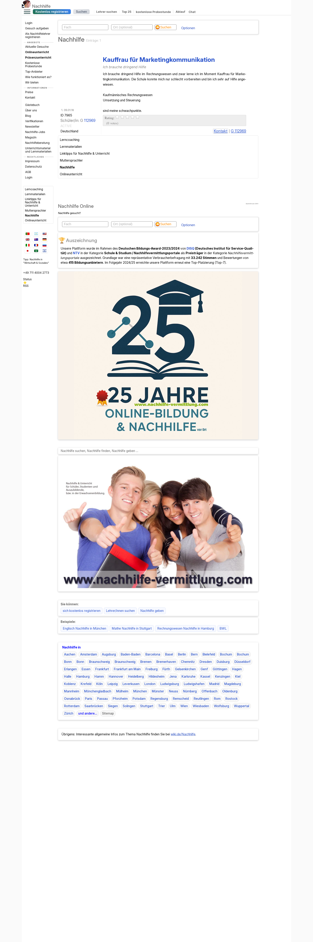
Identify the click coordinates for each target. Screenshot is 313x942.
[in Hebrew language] (44, 250)
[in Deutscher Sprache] (44, 239)
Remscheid (181, 699)
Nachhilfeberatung (37, 142)
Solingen (129, 706)
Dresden (206, 662)
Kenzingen (222, 676)
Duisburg (223, 662)
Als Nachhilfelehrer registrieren (37, 35)
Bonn (68, 662)
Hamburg (83, 676)
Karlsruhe (189, 676)
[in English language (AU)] (36, 239)
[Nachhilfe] (26, 6)
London (149, 684)
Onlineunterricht (35, 220)
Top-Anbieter (34, 71)
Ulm (172, 706)
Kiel (237, 676)
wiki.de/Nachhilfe (183, 734)
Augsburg (109, 654)
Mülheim (122, 691)
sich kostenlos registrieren (81, 611)
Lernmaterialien (35, 194)
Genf (204, 669)
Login (28, 23)
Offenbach (209, 691)
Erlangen (70, 669)
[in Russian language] (44, 245)
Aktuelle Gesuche (37, 46)
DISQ (190, 248)
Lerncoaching (34, 189)
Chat (192, 12)
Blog (28, 115)
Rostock (231, 699)
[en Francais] (36, 245)
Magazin (30, 137)
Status (27, 279)
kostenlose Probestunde (153, 11)
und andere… (87, 713)
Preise (29, 92)
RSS (26, 285)
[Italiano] (27, 245)
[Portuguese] (27, 234)
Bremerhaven (166, 662)
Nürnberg (190, 691)
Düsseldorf (242, 662)
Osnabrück (72, 699)
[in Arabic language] (36, 250)
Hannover (116, 676)
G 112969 (238, 131)
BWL (223, 628)
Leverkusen (131, 684)
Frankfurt (102, 669)
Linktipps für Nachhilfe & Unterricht (33, 202)
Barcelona (152, 654)
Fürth (166, 669)
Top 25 (126, 11)
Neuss (173, 691)
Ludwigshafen (194, 684)
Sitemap (108, 713)
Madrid (214, 684)
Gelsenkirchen (185, 669)
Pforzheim (120, 699)
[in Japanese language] (27, 250)
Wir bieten (32, 82)
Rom (217, 699)
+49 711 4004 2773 (36, 272)
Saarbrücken (93, 706)
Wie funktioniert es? (38, 77)
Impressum (32, 161)
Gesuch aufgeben (37, 28)
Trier (161, 706)
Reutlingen (201, 699)
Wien (184, 706)
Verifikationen (34, 121)
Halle (67, 676)
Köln (99, 684)
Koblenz (70, 684)
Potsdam (139, 699)
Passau (102, 699)
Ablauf (180, 11)
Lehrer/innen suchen (120, 611)
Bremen (145, 662)
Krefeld (86, 684)
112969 (89, 120)
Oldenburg (229, 691)
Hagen (237, 669)
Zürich (68, 713)
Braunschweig (99, 662)
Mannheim (71, 691)
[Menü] (27, 11)
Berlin (182, 654)
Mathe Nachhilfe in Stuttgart (132, 628)
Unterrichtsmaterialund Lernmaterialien (38, 149)
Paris (88, 699)
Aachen (69, 654)
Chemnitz (188, 662)
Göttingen (220, 669)
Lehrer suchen (106, 11)
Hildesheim (156, 676)
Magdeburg (232, 684)
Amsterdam (88, 654)
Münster (158, 691)
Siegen (113, 706)
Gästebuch (32, 105)
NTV (76, 253)
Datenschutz (33, 166)
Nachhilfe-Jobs (35, 132)
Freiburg (152, 669)
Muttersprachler (35, 210)
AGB (28, 172)
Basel (169, 654)
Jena (173, 676)
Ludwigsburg (169, 684)
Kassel (205, 676)
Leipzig (113, 684)
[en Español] (36, 233)
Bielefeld (209, 654)
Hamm (99, 676)
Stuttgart (146, 706)
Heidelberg (136, 676)
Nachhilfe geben (152, 611)
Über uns (31, 110)
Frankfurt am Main (127, 669)
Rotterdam (72, 706)
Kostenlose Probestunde (33, 64)
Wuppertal (241, 706)
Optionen (188, 28)
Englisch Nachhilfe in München (84, 628)
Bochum (226, 654)
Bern (194, 654)
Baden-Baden (130, 654)
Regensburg (159, 699)
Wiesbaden (201, 706)
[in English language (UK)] (27, 239)
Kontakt (30, 97)
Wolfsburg (221, 706)
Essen (86, 669)
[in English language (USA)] (44, 234)
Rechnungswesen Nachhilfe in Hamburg (185, 628)
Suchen (81, 12)
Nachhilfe (41, 6)
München (140, 691)
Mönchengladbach (97, 691)
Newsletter (32, 126)
